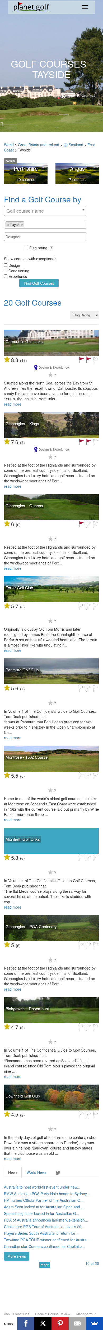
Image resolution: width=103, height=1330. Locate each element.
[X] (43, 1323)
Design (14, 265)
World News (36, 1172)
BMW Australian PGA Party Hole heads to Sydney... (47, 1193)
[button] (51, 248)
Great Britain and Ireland (38, 144)
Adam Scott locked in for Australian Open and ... (44, 1206)
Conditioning (18, 270)
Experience (17, 276)
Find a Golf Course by (42, 199)
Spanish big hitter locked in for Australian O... (41, 1213)
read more (12, 404)
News (12, 1172)
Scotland (76, 144)
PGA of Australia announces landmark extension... (46, 1220)
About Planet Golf (16, 1314)
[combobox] (45, 211)
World (9, 144)
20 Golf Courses (33, 302)
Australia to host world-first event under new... (42, 1187)
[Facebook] (25, 1323)
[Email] (77, 1323)
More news (16, 1256)
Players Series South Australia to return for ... (41, 1233)
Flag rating (38, 247)
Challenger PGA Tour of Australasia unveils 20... (44, 1226)
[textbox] (27, 224)
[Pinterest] (60, 1323)
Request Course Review (52, 1314)
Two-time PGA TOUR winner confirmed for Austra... (47, 1239)
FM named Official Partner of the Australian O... (43, 1200)
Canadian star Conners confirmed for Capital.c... (44, 1246)
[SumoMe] (94, 1323)
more (44, 1264)
